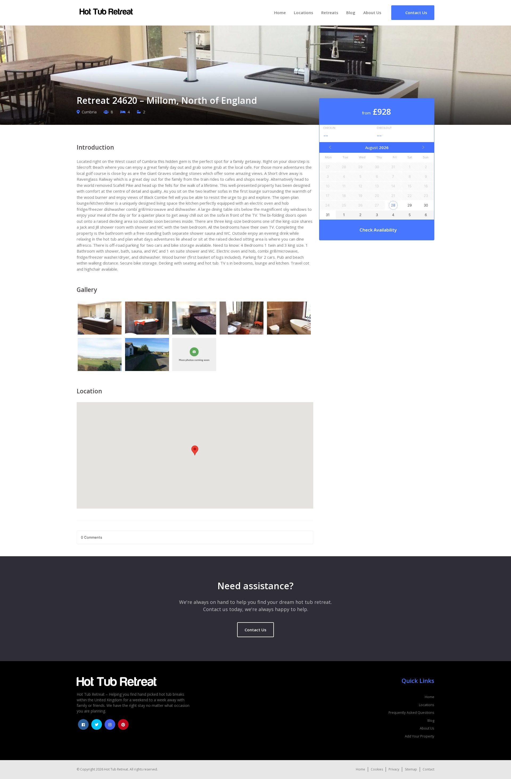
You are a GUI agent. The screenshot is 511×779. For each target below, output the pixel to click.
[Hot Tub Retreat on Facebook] (83, 724)
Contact (428, 769)
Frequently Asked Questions (411, 712)
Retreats (329, 12)
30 (426, 205)
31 (327, 215)
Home (280, 12)
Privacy (394, 769)
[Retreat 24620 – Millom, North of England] (100, 318)
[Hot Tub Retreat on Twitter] (96, 724)
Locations (303, 12)
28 (393, 205)
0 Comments (91, 537)
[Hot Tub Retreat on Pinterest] (123, 724)
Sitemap (411, 769)
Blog (350, 12)
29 (409, 205)
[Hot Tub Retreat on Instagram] (110, 724)
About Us (372, 12)
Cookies (377, 769)
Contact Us (255, 629)
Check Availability (378, 230)
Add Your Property (419, 736)
